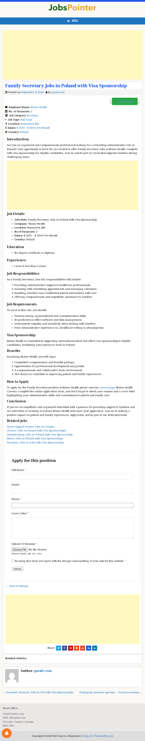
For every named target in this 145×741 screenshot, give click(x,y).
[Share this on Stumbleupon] (82, 648)
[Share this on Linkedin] (94, 648)
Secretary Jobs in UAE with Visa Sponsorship (35, 442)
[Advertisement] (72, 55)
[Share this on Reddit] (76, 648)
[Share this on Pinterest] (70, 648)
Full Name (18, 470)
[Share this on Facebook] (64, 648)
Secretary (32, 115)
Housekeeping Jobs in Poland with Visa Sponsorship (40, 434)
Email (16, 484)
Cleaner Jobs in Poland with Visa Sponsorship (36, 430)
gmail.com (58, 92)
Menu (75, 21)
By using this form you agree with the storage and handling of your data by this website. (70, 561)
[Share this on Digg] (88, 648)
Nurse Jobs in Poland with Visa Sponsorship (35, 438)
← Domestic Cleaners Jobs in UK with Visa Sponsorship (38, 692)
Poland (24, 132)
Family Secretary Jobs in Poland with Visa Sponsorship (66, 86)
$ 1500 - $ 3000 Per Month (33, 127)
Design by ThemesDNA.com (97, 736)
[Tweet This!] (58, 648)
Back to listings (18, 586)
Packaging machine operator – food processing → (110, 692)
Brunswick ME (30, 123)
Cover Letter (20, 513)
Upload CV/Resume (24, 543)
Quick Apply (124, 101)
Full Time (26, 119)
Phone (16, 499)
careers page (107, 387)
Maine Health (38, 107)
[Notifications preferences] (7, 733)
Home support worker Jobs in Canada (30, 426)
